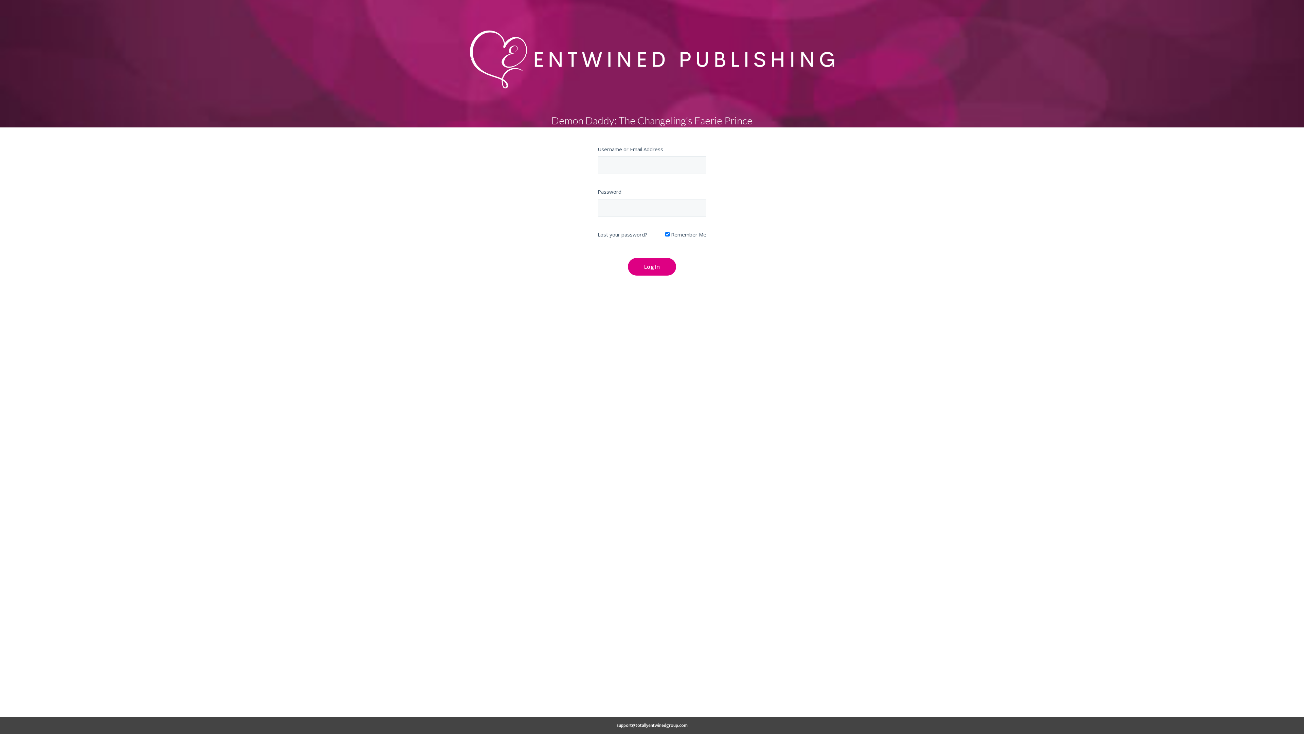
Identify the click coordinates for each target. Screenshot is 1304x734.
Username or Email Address (630, 149)
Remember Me (688, 234)
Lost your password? (622, 234)
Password (609, 191)
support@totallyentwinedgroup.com (652, 725)
